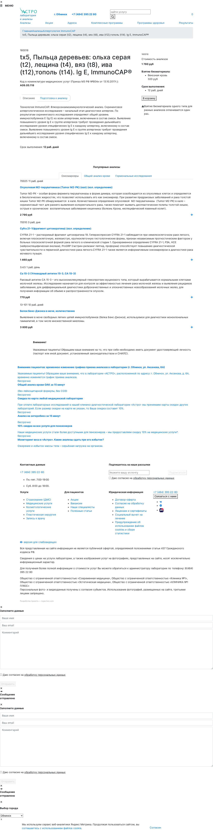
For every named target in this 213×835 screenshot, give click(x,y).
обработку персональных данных (153, 478)
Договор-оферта (125, 499)
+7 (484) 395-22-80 (32, 472)
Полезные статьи (81, 510)
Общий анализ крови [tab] (97, 175)
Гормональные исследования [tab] (133, 175)
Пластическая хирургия (41, 514)
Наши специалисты (83, 507)
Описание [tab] (29, 98)
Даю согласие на (143, 478)
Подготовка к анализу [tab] (54, 98)
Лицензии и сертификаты (131, 510)
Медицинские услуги (39, 503)
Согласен (155, 827)
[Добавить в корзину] (192, 214)
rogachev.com (47, 601)
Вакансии (76, 503)
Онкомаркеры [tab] (70, 175)
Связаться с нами (166, 496)
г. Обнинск (60, 14)
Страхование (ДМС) (38, 499)
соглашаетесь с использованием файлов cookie (51, 828)
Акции (74, 499)
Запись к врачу (35, 518)
